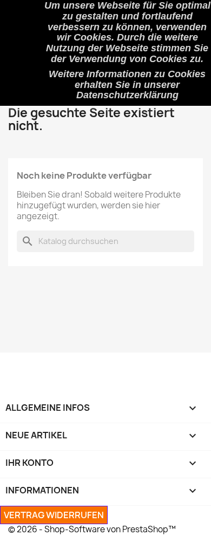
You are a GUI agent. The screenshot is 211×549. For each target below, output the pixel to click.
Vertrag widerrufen (54, 515)
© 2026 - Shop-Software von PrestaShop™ (92, 529)
